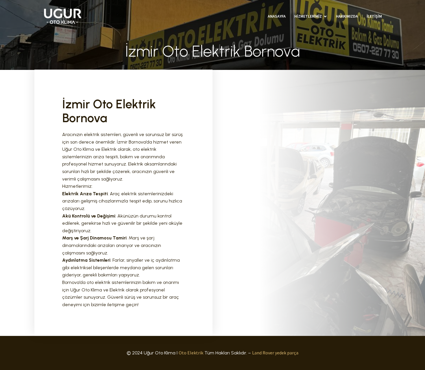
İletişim (374, 16)
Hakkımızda (347, 16)
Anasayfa (277, 16)
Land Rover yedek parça (275, 353)
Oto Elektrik (191, 353)
